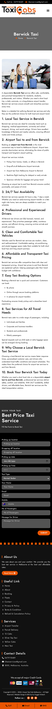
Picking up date (8, 457)
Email (4, 492)
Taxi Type (6, 474)
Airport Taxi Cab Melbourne (32, 692)
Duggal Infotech (39, 694)
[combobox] (4, 504)
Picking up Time (8, 466)
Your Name (6, 483)
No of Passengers (9, 509)
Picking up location (10, 440)
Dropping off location (11, 448)
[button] (48, 10)
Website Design (20, 694)
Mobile (5, 500)
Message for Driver (10, 517)
